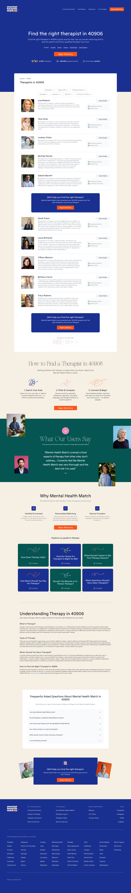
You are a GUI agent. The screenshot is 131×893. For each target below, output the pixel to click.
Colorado (10, 861)
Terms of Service (33, 822)
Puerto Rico (88, 857)
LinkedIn (121, 822)
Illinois (23, 865)
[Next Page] (76, 342)
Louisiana (43, 857)
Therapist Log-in (62, 814)
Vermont (102, 857)
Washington (103, 865)
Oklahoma (87, 846)
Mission (91, 810)
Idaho (23, 861)
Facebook (120, 810)
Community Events (69, 9)
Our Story (92, 814)
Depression (73, 47)
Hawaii (23, 857)
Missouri (55, 857)
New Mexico (72, 854)
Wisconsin (117, 846)
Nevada (70, 842)
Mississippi (56, 854)
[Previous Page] (55, 342)
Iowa (42, 846)
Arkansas (10, 854)
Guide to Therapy (34, 814)
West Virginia (119, 842)
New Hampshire (73, 846)
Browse (22, 79)
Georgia (24, 854)
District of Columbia (28, 846)
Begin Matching (117, 9)
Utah (101, 854)
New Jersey (71, 850)
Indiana (43, 842)
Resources (92, 9)
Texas (101, 850)
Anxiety (53, 47)
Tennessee (103, 846)
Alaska (9, 846)
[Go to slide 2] (65, 473)
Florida (23, 850)
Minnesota (56, 850)
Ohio (85, 842)
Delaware (24, 842)
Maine (42, 861)
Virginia (102, 861)
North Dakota (72, 865)
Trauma (65, 47)
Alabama (10, 842)
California (10, 857)
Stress (59, 47)
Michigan (55, 846)
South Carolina (89, 865)
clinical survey (34, 673)
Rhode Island (88, 861)
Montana (55, 861)
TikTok (122, 818)
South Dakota (104, 842)
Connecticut (11, 865)
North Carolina (72, 861)
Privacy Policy (94, 818)
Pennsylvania (88, 854)
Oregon (86, 850)
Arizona (10, 850)
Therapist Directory (35, 818)
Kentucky (43, 854)
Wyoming (117, 850)
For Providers (102, 9)
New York (70, 857)
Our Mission (82, 9)
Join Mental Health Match (65, 810)
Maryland (43, 865)
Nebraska (55, 865)
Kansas (42, 850)
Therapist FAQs (61, 818)
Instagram (120, 814)
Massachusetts (57, 842)
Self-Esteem (83, 47)
